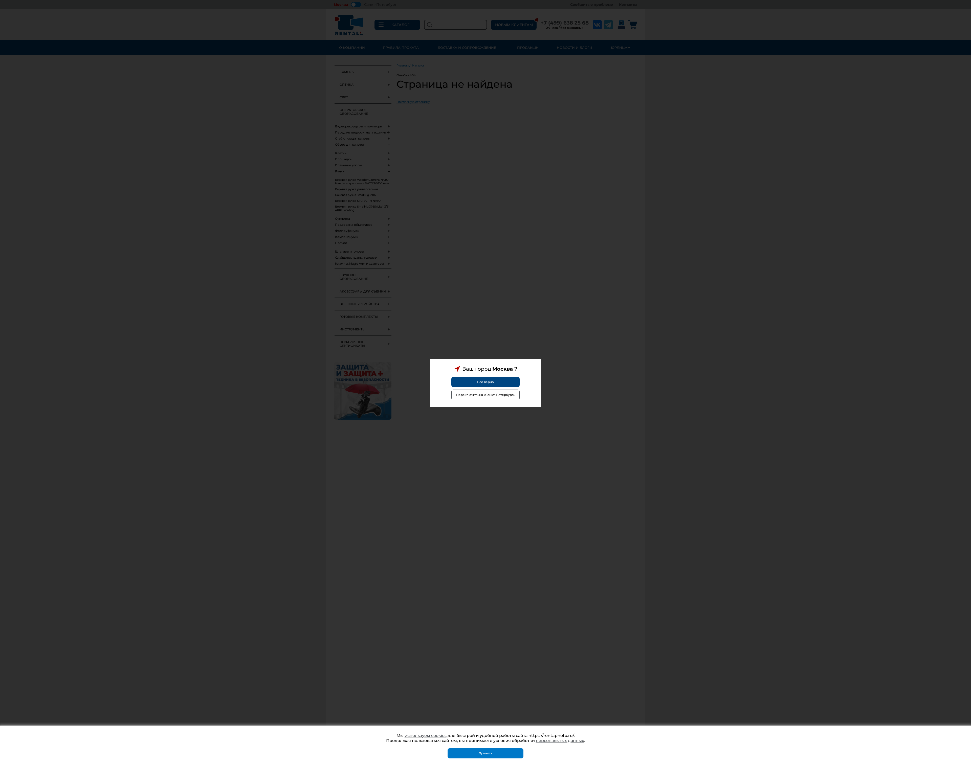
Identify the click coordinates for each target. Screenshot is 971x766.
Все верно (485, 382)
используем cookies (426, 735)
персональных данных (560, 740)
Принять (485, 753)
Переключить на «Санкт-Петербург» (485, 395)
